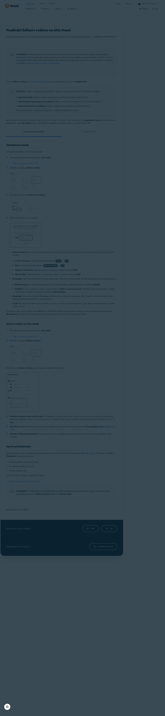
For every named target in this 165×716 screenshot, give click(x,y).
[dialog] (82, 358)
